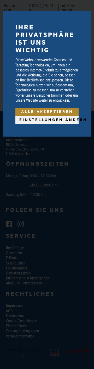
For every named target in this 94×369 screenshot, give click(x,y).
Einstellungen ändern (49, 120)
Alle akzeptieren (47, 111)
